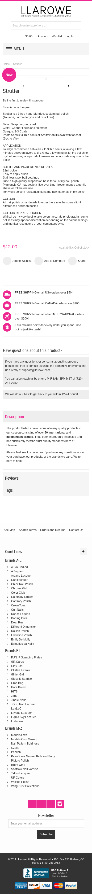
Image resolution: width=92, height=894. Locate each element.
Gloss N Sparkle (21, 678)
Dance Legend (20, 614)
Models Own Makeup (24, 739)
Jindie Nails (18, 700)
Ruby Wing (18, 765)
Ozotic (15, 747)
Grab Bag (17, 683)
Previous (23, 86)
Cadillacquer (19, 580)
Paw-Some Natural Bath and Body (33, 756)
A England (17, 571)
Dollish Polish (20, 631)
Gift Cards (17, 661)
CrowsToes (18, 605)
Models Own (19, 735)
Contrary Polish (21, 601)
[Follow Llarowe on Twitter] (32, 804)
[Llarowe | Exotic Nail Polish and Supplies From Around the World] (46, 11)
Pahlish (16, 752)
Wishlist (57, 36)
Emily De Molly (20, 639)
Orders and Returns (52, 530)
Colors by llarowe (22, 597)
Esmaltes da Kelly (22, 643)
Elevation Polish (21, 635)
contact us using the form (48, 366)
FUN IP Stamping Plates (26, 657)
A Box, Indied (19, 567)
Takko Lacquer (20, 773)
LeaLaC (16, 708)
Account (43, 36)
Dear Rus (17, 622)
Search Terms (28, 530)
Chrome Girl (19, 588)
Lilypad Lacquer (21, 712)
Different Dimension (24, 626)
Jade (14, 695)
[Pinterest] (51, 804)
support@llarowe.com (36, 370)
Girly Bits (16, 666)
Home (6, 63)
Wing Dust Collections (25, 786)
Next (68, 86)
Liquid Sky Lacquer (23, 717)
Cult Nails (17, 609)
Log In (70, 36)
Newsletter (46, 815)
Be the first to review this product (23, 100)
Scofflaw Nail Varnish (24, 769)
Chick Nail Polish (22, 584)
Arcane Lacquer (21, 575)
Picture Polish (20, 760)
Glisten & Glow (20, 670)
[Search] (77, 25)
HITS (14, 691)
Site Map (9, 530)
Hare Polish (18, 687)
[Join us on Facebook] (41, 804)
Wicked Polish (20, 782)
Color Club (18, 592)
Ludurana (17, 721)
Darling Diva (19, 618)
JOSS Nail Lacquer (23, 704)
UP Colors (17, 777)
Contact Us (76, 530)
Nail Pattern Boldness (25, 743)
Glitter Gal (17, 674)
